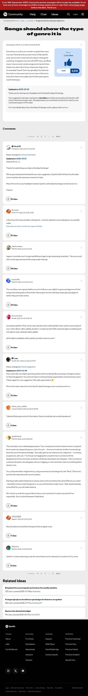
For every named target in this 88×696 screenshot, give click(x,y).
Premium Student (72, 654)
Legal (7, 688)
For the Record (11, 649)
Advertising (30, 649)
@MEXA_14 (15, 161)
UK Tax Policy (22, 691)
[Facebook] (23, 671)
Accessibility (58, 688)
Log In (75, 14)
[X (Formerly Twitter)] (15, 671)
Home (16, 21)
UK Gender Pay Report (34, 691)
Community (15, 14)
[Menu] (83, 14)
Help (33, 14)
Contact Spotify (51, 654)
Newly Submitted (28, 154)
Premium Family (71, 649)
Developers (30, 644)
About (8, 639)
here (66, 107)
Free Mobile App (52, 649)
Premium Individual (72, 639)
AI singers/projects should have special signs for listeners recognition (33, 599)
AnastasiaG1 (37, 603)
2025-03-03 (24, 89)
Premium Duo (70, 644)
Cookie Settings (40, 688)
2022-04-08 (21, 370)
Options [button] (81, 45)
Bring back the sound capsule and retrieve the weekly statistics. (31, 588)
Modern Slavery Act (11, 691)
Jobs (7, 644)
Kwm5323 (36, 614)
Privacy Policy (29, 688)
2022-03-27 (21, 158)
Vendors (28, 660)
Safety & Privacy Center (17, 688)
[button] (63, 71)
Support (48, 639)
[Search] (68, 14)
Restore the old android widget (18, 611)
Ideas (54, 14)
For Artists (29, 639)
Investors (29, 654)
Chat (44, 14)
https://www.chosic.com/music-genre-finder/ (24, 226)
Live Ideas (30, 21)
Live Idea (68, 55)
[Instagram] (8, 671)
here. (68, 386)
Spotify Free (70, 660)
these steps (79, 5)
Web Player (50, 644)
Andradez (37, 591)
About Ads (50, 688)
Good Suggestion (28, 366)
